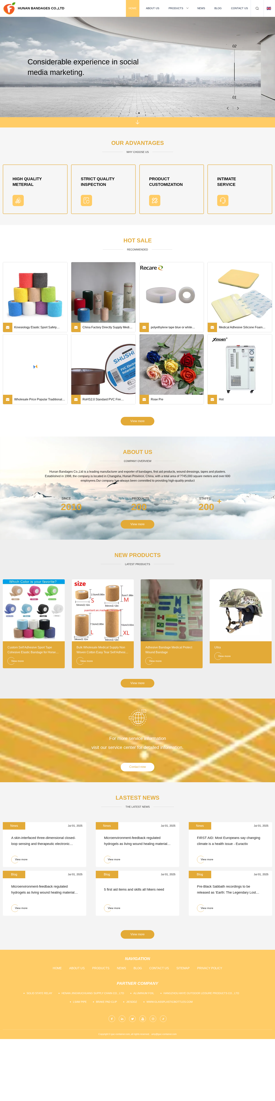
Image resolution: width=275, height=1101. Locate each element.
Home (133, 8)
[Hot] (240, 366)
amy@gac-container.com (164, 1034)
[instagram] (153, 1018)
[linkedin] (122, 1018)
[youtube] (142, 1018)
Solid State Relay (39, 993)
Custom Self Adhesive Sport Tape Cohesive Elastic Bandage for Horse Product (31, 650)
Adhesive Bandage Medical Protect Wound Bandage (168, 650)
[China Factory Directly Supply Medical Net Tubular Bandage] (103, 294)
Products (176, 8)
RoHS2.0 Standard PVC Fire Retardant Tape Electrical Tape (102, 401)
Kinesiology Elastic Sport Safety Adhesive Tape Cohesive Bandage (37, 329)
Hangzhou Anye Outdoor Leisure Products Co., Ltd (201, 993)
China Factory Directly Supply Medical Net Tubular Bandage (107, 329)
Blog (218, 8)
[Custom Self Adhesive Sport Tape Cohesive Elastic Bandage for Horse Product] (34, 610)
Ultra (217, 647)
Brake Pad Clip (106, 1001)
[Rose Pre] (172, 366)
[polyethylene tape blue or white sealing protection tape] (172, 294)
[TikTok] (163, 1018)
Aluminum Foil (143, 993)
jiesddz (131, 1001)
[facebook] (112, 1018)
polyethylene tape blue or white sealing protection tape (171, 329)
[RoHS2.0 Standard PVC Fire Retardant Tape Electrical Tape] (103, 366)
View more (137, 421)
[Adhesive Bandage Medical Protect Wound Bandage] (172, 610)
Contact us (239, 8)
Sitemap (183, 968)
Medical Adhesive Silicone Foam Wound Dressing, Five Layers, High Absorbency (242, 329)
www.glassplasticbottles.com (169, 1001)
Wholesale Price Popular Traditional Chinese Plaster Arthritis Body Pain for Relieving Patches (39, 401)
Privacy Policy (209, 968)
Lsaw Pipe (80, 1001)
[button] (238, 108)
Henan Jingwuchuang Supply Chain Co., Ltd (93, 993)
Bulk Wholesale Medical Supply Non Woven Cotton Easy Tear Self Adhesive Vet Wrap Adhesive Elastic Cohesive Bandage (103, 650)
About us (152, 8)
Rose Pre (157, 399)
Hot (221, 399)
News (201, 8)
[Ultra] (241, 610)
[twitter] (132, 1018)
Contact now (137, 766)
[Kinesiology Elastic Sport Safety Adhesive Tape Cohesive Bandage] (35, 294)
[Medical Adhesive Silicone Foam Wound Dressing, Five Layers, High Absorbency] (240, 294)
